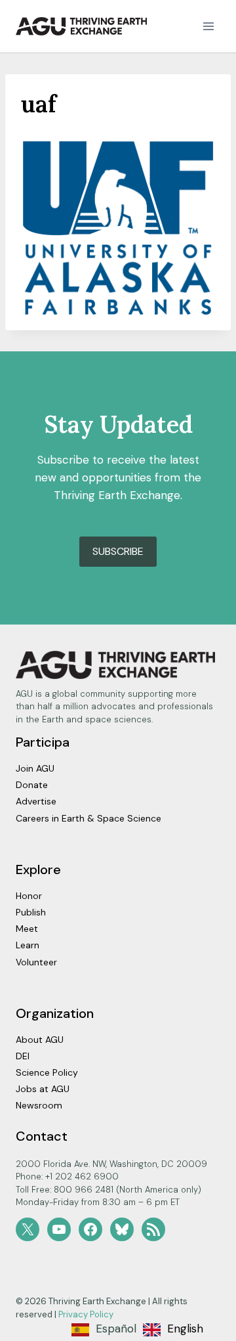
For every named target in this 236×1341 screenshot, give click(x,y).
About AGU (40, 1039)
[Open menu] (208, 26)
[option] (173, 1329)
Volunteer (36, 962)
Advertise (36, 801)
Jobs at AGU (42, 1089)
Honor (29, 896)
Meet (27, 928)
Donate (32, 785)
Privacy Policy (85, 1314)
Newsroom (39, 1105)
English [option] (185, 1328)
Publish (31, 912)
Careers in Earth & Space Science (88, 818)
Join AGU (35, 768)
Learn (27, 945)
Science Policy (47, 1072)
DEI (23, 1056)
